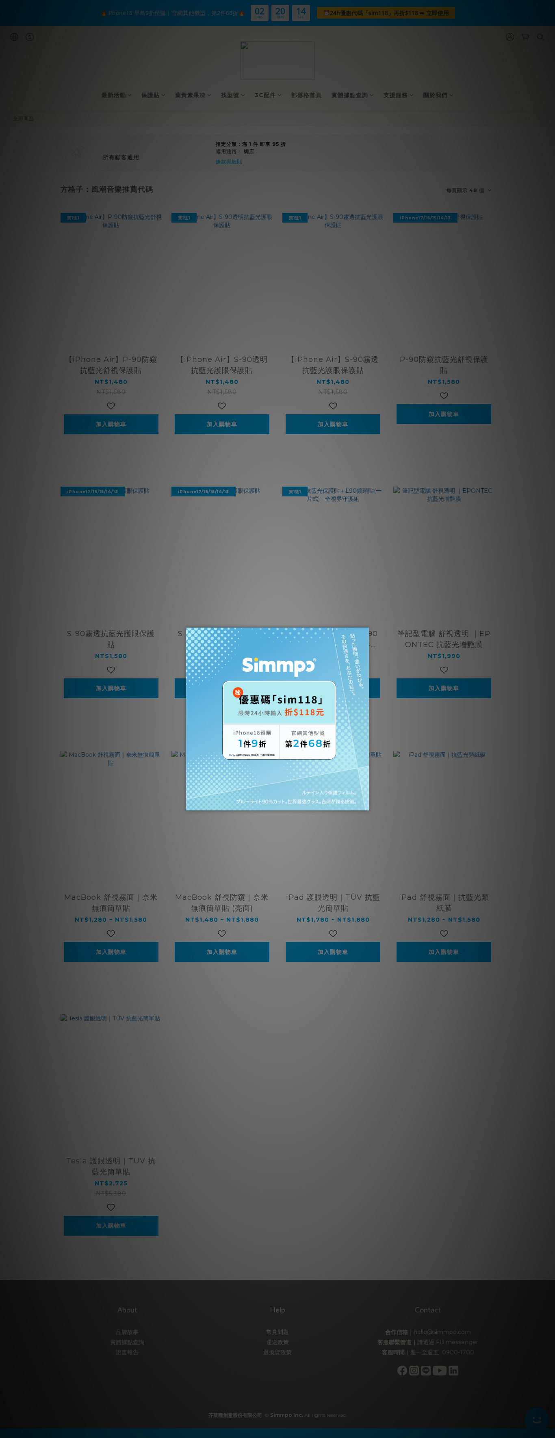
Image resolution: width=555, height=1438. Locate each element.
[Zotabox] (363, 803)
